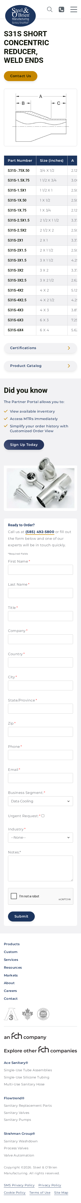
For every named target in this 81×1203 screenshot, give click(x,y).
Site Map (61, 1193)
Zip (12, 723)
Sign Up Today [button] (24, 445)
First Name (19, 561)
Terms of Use (39, 1193)
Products (12, 944)
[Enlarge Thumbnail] (40, 117)
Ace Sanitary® (16, 1063)
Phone (15, 747)
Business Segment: (26, 793)
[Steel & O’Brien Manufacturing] (20, 16)
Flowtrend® (14, 1098)
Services (11, 960)
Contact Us (20, 76)
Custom (11, 952)
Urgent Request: (24, 816)
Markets (11, 975)
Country (16, 654)
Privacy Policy (49, 1185)
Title (13, 608)
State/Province (22, 700)
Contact (11, 998)
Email (14, 770)
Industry (16, 829)
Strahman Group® (19, 1133)
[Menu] (73, 9)
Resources (13, 967)
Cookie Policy (15, 1193)
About (9, 983)
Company (17, 631)
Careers (10, 991)
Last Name (18, 584)
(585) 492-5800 (61, 9)
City (12, 677)
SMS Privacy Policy (19, 1185)
